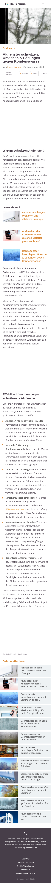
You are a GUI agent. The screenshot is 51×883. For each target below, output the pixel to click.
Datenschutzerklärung (25, 873)
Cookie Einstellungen (25, 866)
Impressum (25, 869)
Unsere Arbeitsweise (25, 862)
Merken (25, 73)
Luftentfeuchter (16, 509)
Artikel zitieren (9, 74)
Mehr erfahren (31, 847)
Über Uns (26, 859)
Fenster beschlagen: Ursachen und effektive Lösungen (34, 215)
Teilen (35, 73)
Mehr (45, 73)
